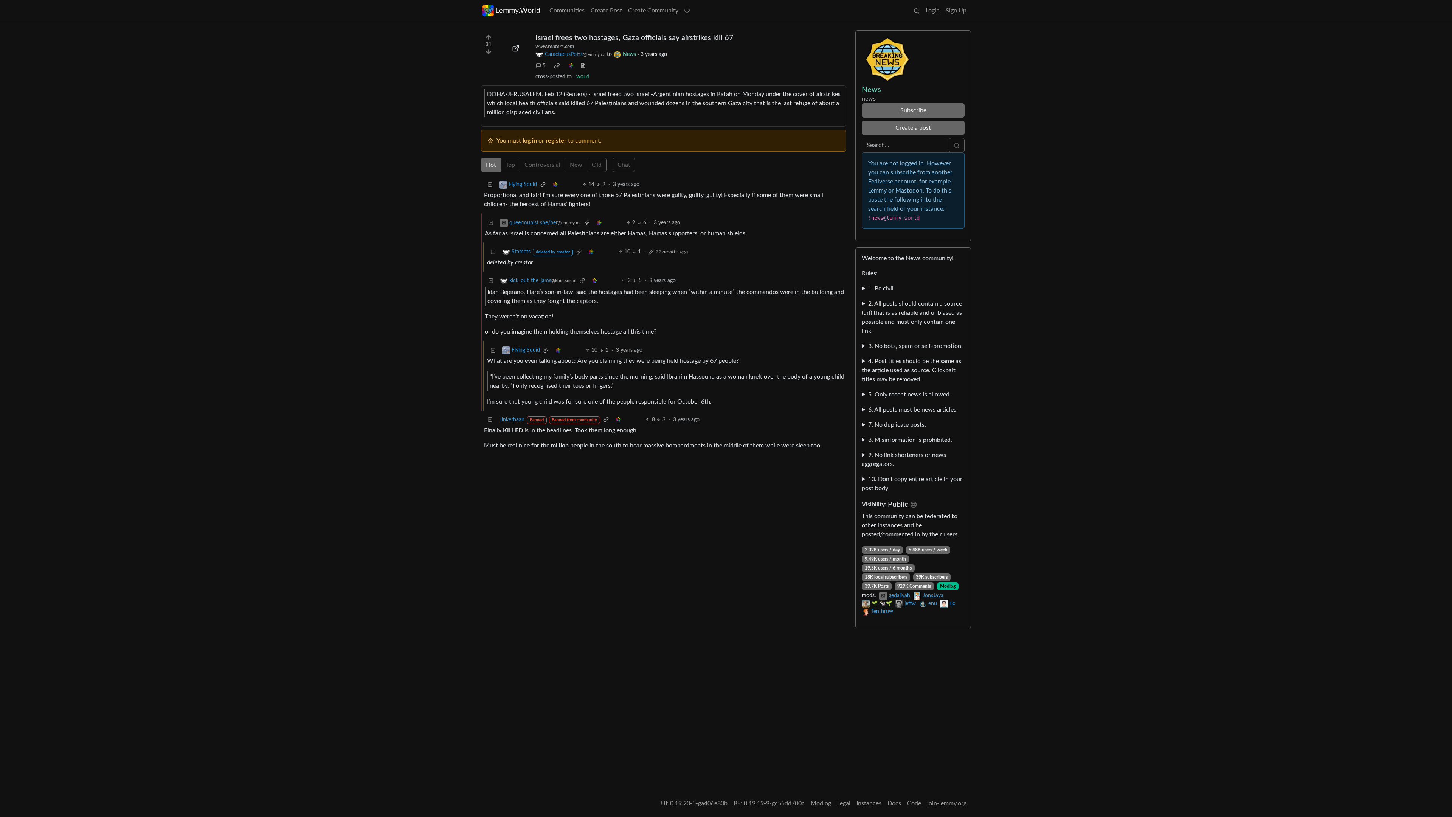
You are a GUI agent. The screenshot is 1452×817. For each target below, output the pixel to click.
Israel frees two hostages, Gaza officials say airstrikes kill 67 (634, 38)
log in (530, 141)
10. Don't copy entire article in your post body (912, 483)
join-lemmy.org (946, 803)
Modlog (948, 586)
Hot (491, 165)
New (576, 165)
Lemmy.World (517, 10)
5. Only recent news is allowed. (909, 394)
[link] (557, 66)
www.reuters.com (554, 46)
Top (510, 165)
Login (933, 11)
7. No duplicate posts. (897, 425)
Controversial (542, 165)
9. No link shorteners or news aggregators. (904, 459)
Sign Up (956, 11)
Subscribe (913, 110)
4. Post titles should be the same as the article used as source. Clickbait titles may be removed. (911, 370)
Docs (894, 803)
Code (914, 803)
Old (597, 165)
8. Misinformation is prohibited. (910, 440)
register (556, 141)
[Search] (917, 10)
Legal (843, 803)
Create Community (653, 11)
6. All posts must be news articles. (913, 410)
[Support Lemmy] (687, 10)
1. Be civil (881, 289)
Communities (567, 11)
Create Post (606, 11)
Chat (623, 165)
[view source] (583, 66)
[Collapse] (490, 185)
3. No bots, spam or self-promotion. (915, 346)
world (582, 76)
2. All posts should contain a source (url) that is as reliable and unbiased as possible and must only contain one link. (912, 317)
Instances (868, 803)
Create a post (913, 128)
